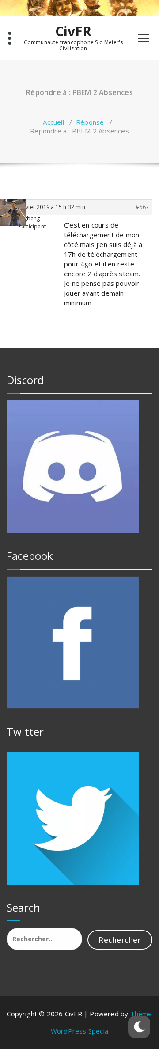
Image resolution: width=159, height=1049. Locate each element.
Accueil (53, 122)
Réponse (90, 122)
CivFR (73, 31)
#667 (142, 207)
